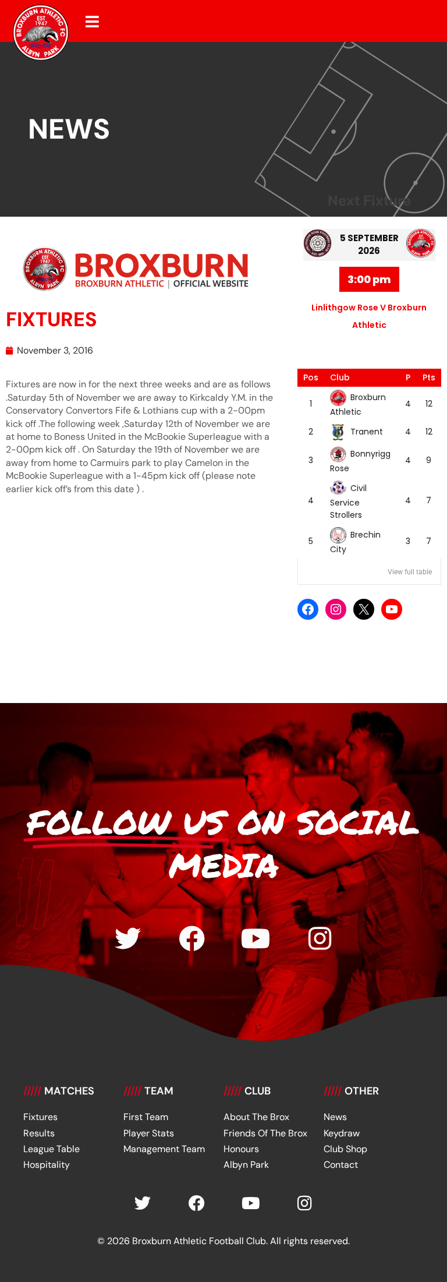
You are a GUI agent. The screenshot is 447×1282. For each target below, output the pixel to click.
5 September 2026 (369, 244)
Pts (429, 377)
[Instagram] (335, 609)
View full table (410, 572)
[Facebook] (307, 609)
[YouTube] (391, 609)
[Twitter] (128, 939)
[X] (363, 609)
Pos (310, 377)
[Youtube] (256, 939)
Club (340, 377)
